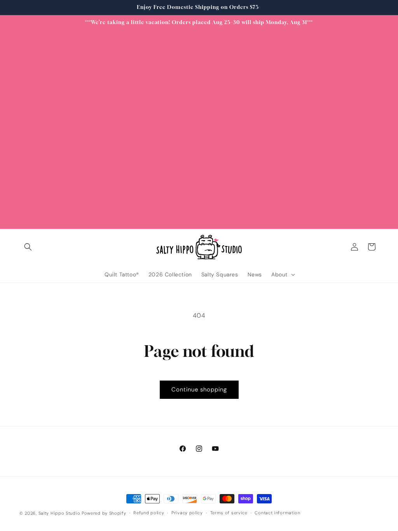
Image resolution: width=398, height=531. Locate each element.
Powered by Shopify (104, 513)
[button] (28, 246)
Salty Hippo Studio (59, 513)
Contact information (277, 512)
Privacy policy (187, 512)
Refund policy (148, 512)
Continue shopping (199, 389)
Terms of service (229, 512)
